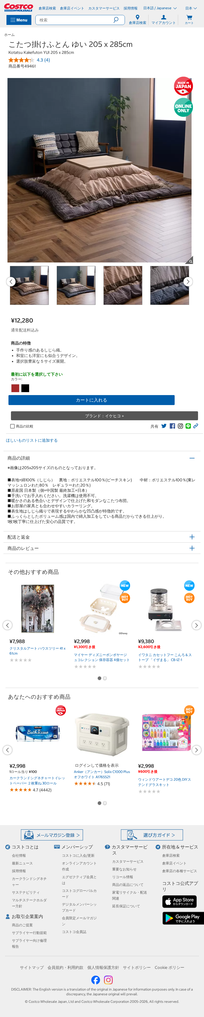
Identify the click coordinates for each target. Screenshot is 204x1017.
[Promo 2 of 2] (105, 679)
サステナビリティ (26, 892)
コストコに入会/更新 (78, 855)
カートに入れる (91, 400)
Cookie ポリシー (169, 967)
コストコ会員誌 (74, 932)
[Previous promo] (11, 281)
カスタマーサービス (128, 861)
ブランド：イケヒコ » (104, 415)
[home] (19, 7)
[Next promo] (188, 281)
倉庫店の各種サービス (179, 871)
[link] (164, 426)
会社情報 (19, 855)
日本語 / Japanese (157, 8)
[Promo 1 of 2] (99, 679)
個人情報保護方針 (103, 967)
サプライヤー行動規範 (29, 933)
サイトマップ (32, 967)
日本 (188, 8)
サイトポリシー (137, 967)
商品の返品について (128, 884)
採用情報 (19, 871)
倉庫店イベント (174, 863)
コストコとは (25, 847)
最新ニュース (22, 863)
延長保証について (126, 906)
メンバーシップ (77, 847)
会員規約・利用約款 (65, 967)
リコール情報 (122, 877)
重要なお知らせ (124, 869)
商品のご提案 (22, 925)
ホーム (9, 34)
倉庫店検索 (171, 855)
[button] (119, 20)
